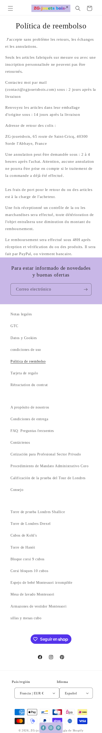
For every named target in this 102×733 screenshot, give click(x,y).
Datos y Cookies (23, 338)
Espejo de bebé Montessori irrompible (41, 583)
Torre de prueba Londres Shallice (37, 512)
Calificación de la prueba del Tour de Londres (48, 478)
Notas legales (21, 314)
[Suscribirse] (85, 289)
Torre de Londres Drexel (30, 524)
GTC (14, 326)
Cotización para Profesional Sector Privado (45, 454)
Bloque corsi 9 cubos (27, 559)
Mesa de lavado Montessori (32, 594)
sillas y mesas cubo (25, 618)
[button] (10, 8)
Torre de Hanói (22, 547)
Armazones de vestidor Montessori (38, 606)
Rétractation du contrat (29, 385)
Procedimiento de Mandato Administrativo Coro (49, 466)
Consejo (16, 490)
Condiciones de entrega (29, 419)
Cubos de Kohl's (23, 535)
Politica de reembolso (28, 361)
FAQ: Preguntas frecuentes (32, 431)
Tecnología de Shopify (68, 730)
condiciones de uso (25, 350)
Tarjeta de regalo (24, 373)
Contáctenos (20, 442)
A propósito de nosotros (29, 407)
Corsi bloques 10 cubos (29, 571)
